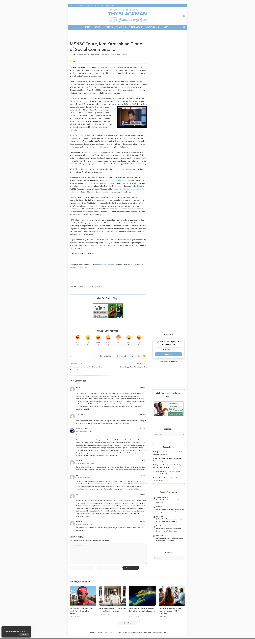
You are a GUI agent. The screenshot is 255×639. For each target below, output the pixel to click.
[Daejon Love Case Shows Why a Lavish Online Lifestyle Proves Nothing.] (83, 596)
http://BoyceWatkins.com (78, 267)
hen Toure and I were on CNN (93, 152)
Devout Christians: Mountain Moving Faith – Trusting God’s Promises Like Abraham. (170, 510)
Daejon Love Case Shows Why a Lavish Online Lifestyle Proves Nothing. (81, 610)
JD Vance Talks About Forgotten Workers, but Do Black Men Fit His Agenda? (169, 520)
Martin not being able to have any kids (117, 180)
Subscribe (168, 354)
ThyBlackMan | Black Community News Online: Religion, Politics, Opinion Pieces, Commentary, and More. (135, 632)
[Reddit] (137, 356)
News (102, 54)
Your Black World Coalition (108, 265)
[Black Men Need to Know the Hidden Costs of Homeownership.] (112, 596)
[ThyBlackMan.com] (127, 16)
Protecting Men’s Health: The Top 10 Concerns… (167, 501)
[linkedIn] (131, 356)
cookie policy (25, 631)
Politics (113, 54)
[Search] (184, 27)
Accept (24, 634)
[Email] (143, 356)
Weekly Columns (122, 54)
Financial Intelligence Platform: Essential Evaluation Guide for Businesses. (169, 530)
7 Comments (96, 54)
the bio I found (127, 87)
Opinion (107, 54)
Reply (143, 387)
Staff (73, 54)
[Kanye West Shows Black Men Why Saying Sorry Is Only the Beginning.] (142, 596)
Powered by (164, 361)
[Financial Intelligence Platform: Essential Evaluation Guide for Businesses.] (172, 596)
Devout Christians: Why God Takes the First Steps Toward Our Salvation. (169, 539)
